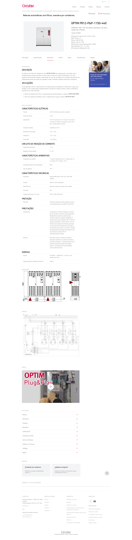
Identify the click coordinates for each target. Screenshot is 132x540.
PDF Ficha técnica (105, 13)
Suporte (90, 7)
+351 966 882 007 (27, 515)
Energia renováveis (71, 517)
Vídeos (70, 57)
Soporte (47, 505)
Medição (69, 502)
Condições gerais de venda (95, 517)
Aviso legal (91, 520)
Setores (74, 7)
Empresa (98, 7)
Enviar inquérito (26, 517)
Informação (25, 57)
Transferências (81, 57)
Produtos (82, 7)
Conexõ (61, 57)
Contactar (25, 505)
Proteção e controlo (72, 505)
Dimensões (50, 57)
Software (69, 520)
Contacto (107, 7)
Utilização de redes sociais (95, 514)
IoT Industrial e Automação (73, 522)
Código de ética (93, 522)
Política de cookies (93, 511)
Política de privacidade (94, 509)
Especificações (38, 57)
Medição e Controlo (71, 499)
